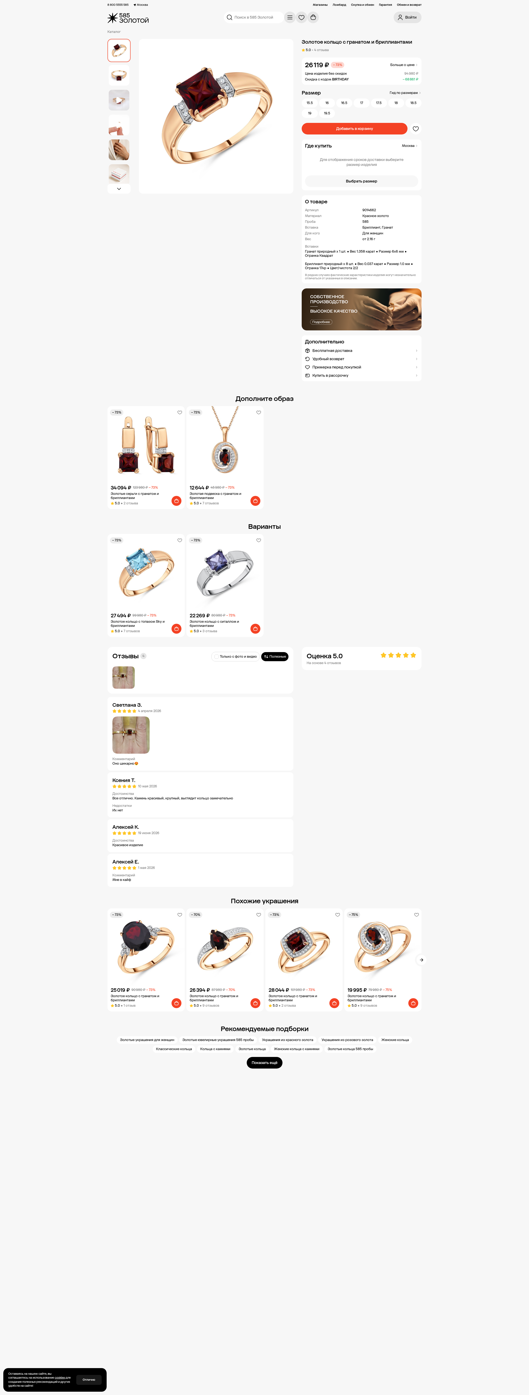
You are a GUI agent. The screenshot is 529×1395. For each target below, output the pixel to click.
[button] (361, 202)
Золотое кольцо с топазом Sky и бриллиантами (138, 624)
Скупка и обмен (362, 5)
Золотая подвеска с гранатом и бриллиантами (215, 496)
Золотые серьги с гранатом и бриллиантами (135, 496)
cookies (60, 1377)
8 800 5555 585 (118, 5)
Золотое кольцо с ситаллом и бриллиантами (214, 624)
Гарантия (385, 5)
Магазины (320, 5)
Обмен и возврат (409, 5)
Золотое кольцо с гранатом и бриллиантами (135, 998)
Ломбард (339, 5)
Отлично (89, 1380)
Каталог (114, 32)
